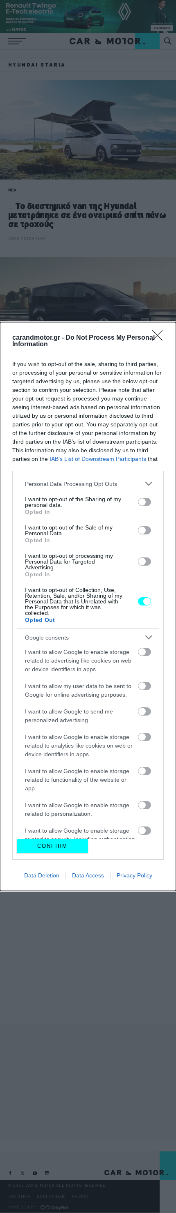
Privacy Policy (134, 875)
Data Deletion (41, 875)
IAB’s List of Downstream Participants (98, 459)
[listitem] (88, 483)
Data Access (88, 875)
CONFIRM (52, 846)
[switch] (144, 502)
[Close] (160, 338)
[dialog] (88, 606)
